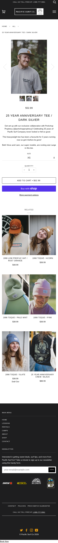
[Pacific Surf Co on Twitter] (21, 531)
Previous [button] (6, 66)
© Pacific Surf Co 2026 (29, 534)
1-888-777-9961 (39, 512)
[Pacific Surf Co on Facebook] (26, 531)
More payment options (29, 195)
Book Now (4, 541)
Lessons (6, 423)
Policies (22, 506)
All (14, 26)
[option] (29, 67)
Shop (4, 438)
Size (29, 153)
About (5, 434)
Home (4, 26)
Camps (5, 430)
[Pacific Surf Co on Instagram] (31, 531)
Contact (6, 441)
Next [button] (51, 66)
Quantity (29, 166)
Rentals (6, 427)
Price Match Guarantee (39, 506)
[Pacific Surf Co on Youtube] (36, 531)
